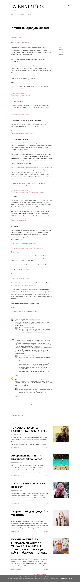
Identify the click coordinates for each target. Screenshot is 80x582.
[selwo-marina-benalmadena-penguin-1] (22, 133)
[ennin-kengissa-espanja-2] (37, 192)
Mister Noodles (23, 207)
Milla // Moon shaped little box (21, 319)
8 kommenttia (15, 531)
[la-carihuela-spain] (38, 248)
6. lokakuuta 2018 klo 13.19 (34, 319)
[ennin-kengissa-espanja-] (18, 220)
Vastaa (17, 335)
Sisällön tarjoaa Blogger (40, 574)
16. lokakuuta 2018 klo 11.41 (29, 378)
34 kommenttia (15, 503)
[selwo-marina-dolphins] (18, 131)
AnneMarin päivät (18, 378)
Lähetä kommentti (16, 569)
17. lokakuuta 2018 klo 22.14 (28, 387)
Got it (70, 578)
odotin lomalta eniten (30, 243)
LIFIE (60, 51)
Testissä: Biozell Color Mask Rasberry (28, 485)
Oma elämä (61, 54)
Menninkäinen (18, 338)
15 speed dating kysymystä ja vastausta (29, 513)
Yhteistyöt (29, 14)
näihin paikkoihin (17, 105)
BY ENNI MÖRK (27, 6)
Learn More (64, 578)
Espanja (60, 47)
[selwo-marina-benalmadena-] (20, 114)
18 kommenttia (15, 447)
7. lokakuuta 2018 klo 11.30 (28, 355)
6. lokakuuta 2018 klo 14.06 (28, 327)
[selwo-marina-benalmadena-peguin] (22, 248)
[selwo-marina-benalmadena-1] (20, 192)
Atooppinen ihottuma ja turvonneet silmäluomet (26, 457)
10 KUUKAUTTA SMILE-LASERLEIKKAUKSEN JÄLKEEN (29, 429)
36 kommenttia (15, 475)
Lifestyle (61, 49)
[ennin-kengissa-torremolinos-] (20, 278)
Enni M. (20, 327)
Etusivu (12, 14)
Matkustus (61, 52)
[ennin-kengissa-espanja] (18, 93)
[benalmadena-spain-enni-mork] (20, 95)
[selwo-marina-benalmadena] (19, 190)
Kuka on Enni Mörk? (20, 14)
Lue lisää (46, 447)
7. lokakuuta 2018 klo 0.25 (27, 338)
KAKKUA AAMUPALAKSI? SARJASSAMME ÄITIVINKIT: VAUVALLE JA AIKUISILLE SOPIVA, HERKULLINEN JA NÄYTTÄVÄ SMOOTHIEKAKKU (29, 546)
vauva (26, 143)
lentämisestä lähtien (32, 167)
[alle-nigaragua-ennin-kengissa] (20, 42)
